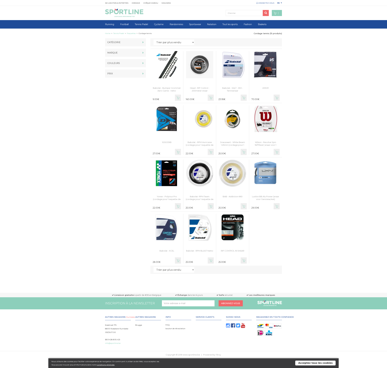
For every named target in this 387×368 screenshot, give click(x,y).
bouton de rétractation (175, 328)
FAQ (168, 325)
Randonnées (176, 24)
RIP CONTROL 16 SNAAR (232, 251)
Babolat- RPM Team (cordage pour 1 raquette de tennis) (199, 199)
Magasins (166, 3)
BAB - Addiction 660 (232, 196)
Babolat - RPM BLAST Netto (199, 251)
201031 (265, 88)
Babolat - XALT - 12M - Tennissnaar (232, 89)
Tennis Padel (141, 24)
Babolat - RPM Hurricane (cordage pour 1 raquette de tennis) (199, 145)
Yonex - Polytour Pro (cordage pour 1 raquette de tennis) (167, 199)
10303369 (166, 142)
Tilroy (218, 354)
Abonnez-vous (230, 303)
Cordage (136, 3)
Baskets (262, 24)
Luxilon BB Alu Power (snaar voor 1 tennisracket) (265, 197)
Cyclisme (159, 24)
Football (124, 24)
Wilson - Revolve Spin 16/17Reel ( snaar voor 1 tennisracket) (265, 145)
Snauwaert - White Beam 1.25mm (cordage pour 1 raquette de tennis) (232, 145)
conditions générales (105, 365)
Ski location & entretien (116, 3)
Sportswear (195, 24)
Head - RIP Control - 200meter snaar (199, 89)
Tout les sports (230, 24)
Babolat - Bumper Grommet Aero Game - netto (167, 89)
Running (109, 24)
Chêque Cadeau (150, 3)
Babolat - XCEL (166, 251)
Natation (211, 24)
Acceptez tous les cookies (315, 363)
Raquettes (131, 33)
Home (107, 33)
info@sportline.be (112, 343)
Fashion (248, 24)
